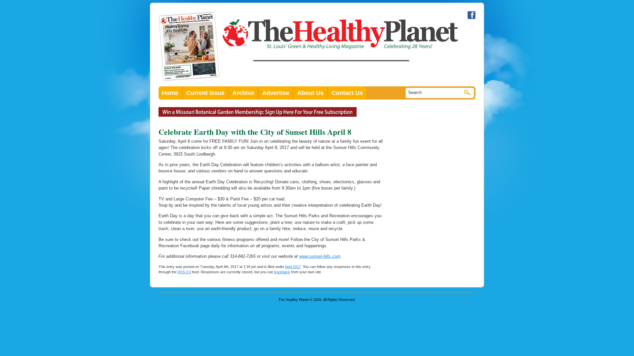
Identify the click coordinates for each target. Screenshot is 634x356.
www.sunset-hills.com (319, 256)
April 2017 (293, 267)
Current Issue (205, 93)
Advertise (275, 93)
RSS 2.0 (184, 272)
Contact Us (347, 93)
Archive (243, 93)
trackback (282, 272)
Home (170, 93)
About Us (310, 93)
